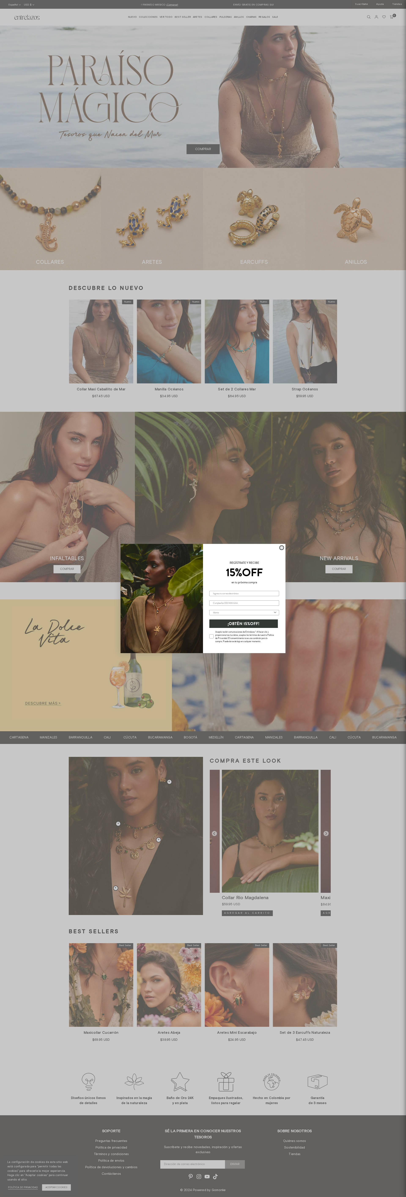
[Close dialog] (282, 548)
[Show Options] (275, 612)
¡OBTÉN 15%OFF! (243, 623)
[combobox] (243, 612)
